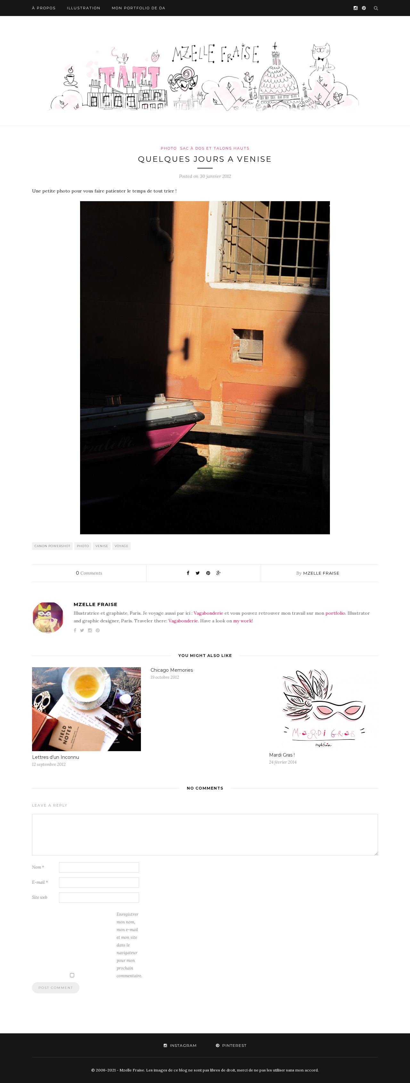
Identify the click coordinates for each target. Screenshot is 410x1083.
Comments (89, 573)
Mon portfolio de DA (139, 8)
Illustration (84, 8)
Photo (169, 148)
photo (83, 546)
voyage (121, 546)
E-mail (40, 882)
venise (101, 546)
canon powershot (52, 546)
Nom (38, 867)
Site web (39, 897)
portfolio (335, 613)
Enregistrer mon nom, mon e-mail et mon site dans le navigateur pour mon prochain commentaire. (129, 945)
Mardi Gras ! (282, 755)
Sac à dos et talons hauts (215, 148)
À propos (44, 8)
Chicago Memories (172, 670)
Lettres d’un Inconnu (55, 757)
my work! (243, 621)
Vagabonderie (208, 613)
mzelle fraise (321, 573)
